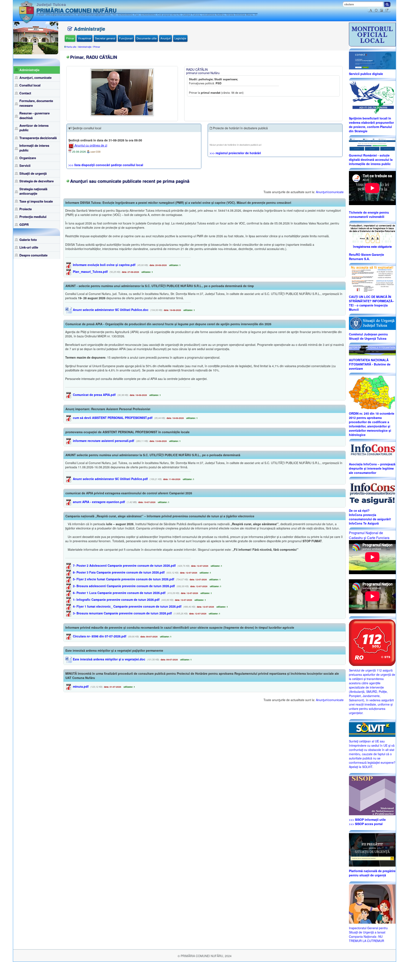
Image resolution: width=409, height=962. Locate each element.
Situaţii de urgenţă (33, 173)
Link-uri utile (28, 247)
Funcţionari (126, 38)
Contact (25, 93)
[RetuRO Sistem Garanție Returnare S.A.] (372, 236)
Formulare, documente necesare (36, 103)
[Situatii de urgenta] (372, 849)
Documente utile (147, 38)
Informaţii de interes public (34, 147)
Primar (70, 38)
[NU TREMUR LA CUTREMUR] (372, 904)
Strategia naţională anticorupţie (33, 191)
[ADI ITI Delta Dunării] (372, 97)
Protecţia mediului (32, 216)
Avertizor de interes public (34, 127)
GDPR (24, 224)
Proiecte (25, 209)
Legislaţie (180, 38)
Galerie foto (28, 239)
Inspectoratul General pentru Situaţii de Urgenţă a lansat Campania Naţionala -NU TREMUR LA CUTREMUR (368, 934)
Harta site (71, 46)
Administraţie (29, 70)
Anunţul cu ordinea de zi (90, 145)
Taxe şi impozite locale (36, 201)
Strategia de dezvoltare (36, 181)
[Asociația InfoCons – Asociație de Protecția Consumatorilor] (372, 450)
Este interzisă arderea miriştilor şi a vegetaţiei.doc (108, 659)
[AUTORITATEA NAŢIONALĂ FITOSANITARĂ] (372, 350)
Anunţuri (165, 38)
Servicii (24, 165)
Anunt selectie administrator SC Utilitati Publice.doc (110, 310)
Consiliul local (29, 85)
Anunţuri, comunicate (35, 77)
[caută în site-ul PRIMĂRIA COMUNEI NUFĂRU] (387, 4)
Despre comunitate (33, 255)
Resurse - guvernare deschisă (34, 115)
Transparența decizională (38, 137)
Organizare (27, 157)
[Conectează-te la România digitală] (372, 60)
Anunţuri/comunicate (330, 192)
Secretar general (105, 38)
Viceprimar (84, 38)
